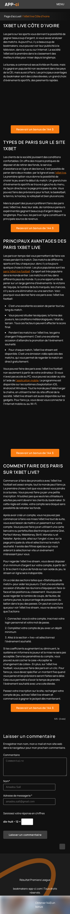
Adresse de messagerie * (17, 795)
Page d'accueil (12, 16)
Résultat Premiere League (35, 880)
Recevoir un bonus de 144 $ (35, 129)
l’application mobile (27, 380)
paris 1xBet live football (16, 271)
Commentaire (11, 755)
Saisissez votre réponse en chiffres (24, 813)
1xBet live (60, 172)
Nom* (6, 781)
